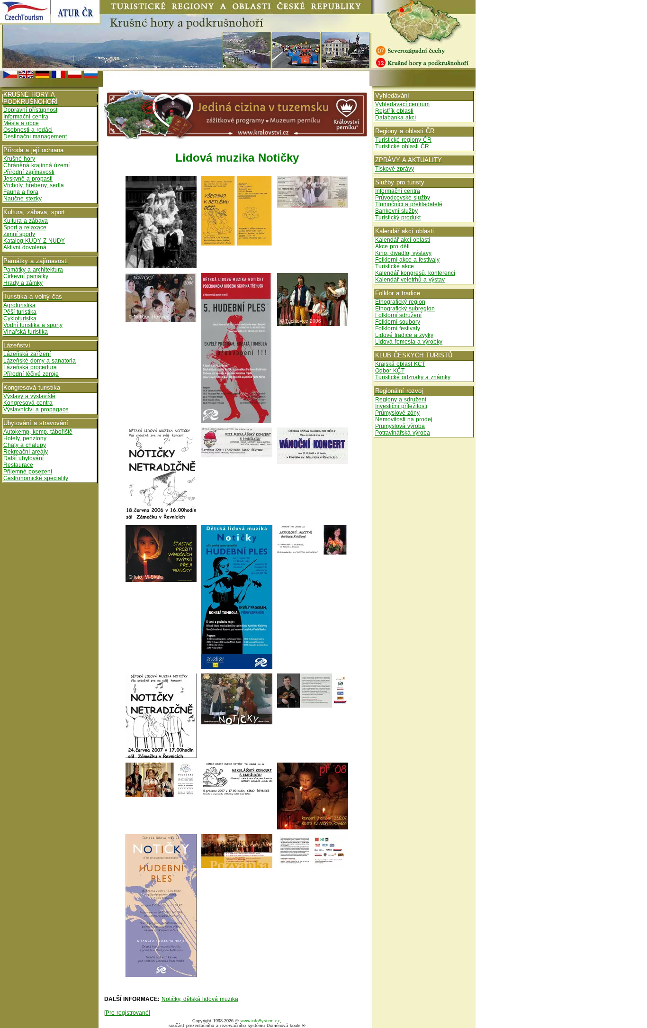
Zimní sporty (19, 234)
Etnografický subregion (405, 308)
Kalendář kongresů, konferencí (415, 273)
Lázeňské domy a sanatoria (39, 360)
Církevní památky (25, 276)
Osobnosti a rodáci (28, 130)
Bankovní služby (396, 211)
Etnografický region (400, 302)
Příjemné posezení (27, 471)
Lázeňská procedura (30, 367)
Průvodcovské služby (402, 197)
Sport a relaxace (24, 227)
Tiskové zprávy (394, 168)
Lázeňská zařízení (27, 354)
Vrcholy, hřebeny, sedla (33, 185)
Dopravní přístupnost (30, 110)
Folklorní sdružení (398, 315)
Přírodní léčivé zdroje (31, 374)
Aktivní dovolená (24, 247)
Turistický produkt (398, 217)
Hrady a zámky (23, 283)
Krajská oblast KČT (400, 364)
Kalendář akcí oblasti (402, 240)
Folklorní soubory (397, 321)
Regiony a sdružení (400, 399)
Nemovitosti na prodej (403, 419)
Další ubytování (23, 458)
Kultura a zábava (25, 221)
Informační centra (25, 116)
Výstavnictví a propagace (36, 409)
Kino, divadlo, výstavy (403, 253)
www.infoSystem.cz (260, 1021)
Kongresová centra (28, 403)
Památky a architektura (33, 269)
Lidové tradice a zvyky (404, 335)
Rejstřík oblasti (394, 111)
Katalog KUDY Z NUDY (34, 240)
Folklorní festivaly (397, 328)
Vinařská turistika (25, 331)
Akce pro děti (392, 246)
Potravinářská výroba (402, 432)
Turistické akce (394, 266)
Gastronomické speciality (35, 478)
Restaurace (18, 465)
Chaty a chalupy (24, 445)
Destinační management (35, 136)
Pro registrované (127, 1013)
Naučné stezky (22, 198)
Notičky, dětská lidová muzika (200, 999)
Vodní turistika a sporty (33, 325)
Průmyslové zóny (397, 412)
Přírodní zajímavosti (28, 172)
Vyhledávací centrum (402, 104)
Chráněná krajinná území (36, 165)
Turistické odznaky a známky (412, 377)
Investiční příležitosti (401, 406)
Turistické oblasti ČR (402, 146)
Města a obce (21, 123)
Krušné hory (19, 158)
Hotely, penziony (24, 438)
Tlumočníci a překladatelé (408, 204)
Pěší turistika (19, 312)
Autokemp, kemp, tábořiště (37, 431)
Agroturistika (19, 305)
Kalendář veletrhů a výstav (410, 279)
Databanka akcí (395, 117)
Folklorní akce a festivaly (407, 259)
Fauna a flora (20, 192)
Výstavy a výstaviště (29, 396)
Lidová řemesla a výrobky (408, 341)
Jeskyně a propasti (28, 178)
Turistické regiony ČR (403, 139)
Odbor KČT (389, 370)
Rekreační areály (25, 451)
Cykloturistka (19, 318)
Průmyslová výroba (400, 426)
